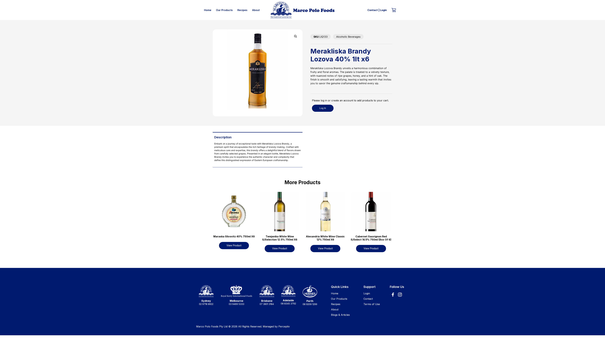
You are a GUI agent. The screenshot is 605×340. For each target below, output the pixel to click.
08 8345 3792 (288, 303)
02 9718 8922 (206, 304)
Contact (372, 10)
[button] (295, 36)
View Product (234, 245)
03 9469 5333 (236, 304)
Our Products (224, 10)
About (256, 10)
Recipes (242, 10)
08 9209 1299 (310, 304)
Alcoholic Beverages (348, 36)
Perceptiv (284, 326)
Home (207, 10)
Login (383, 10)
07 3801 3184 (267, 304)
